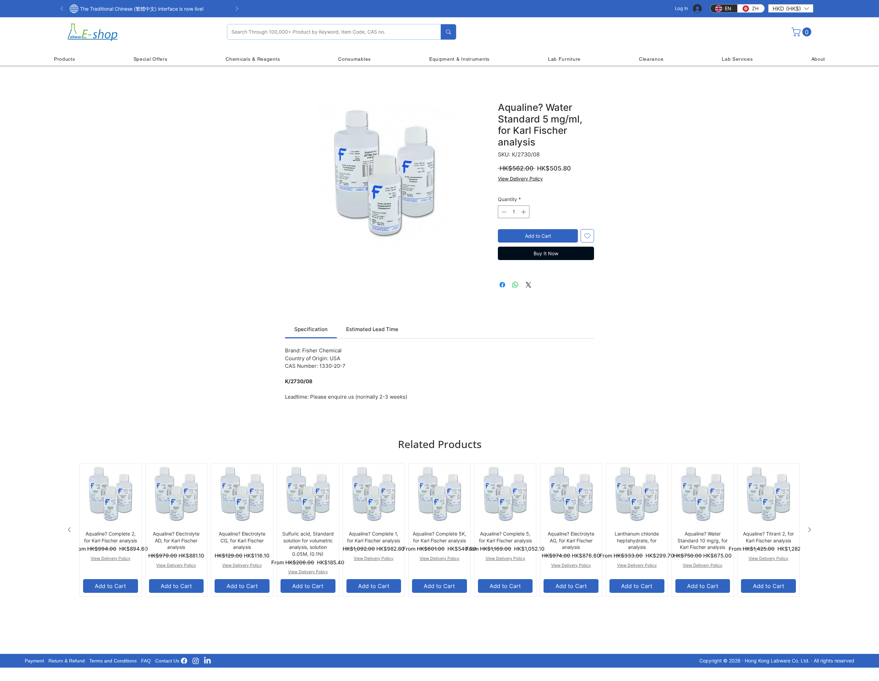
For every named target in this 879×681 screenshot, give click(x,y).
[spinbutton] (513, 212)
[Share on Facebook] (502, 285)
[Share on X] (528, 285)
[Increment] (524, 212)
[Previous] (62, 9)
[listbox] (790, 8)
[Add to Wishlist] (587, 236)
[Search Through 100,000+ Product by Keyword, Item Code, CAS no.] (448, 31)
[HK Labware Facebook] (184, 661)
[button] (790, 8)
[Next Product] (810, 530)
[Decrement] (503, 212)
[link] (311, 329)
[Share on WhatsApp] (515, 285)
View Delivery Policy (520, 178)
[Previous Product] (69, 530)
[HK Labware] (196, 661)
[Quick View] (110, 494)
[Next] (237, 9)
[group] (439, 530)
